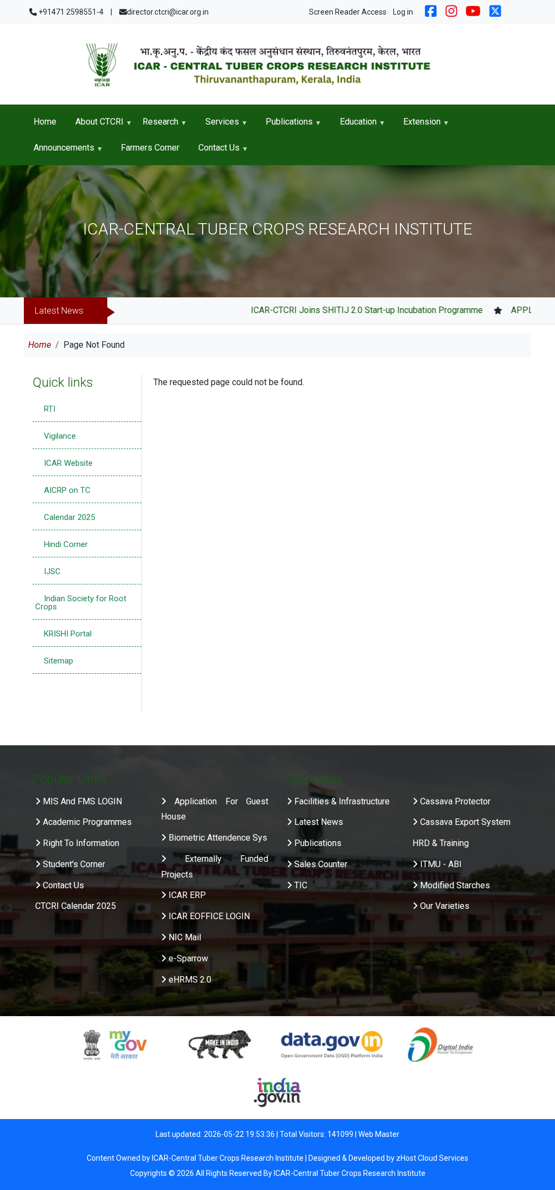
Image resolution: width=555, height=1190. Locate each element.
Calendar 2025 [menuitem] (69, 517)
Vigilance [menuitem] (60, 436)
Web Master (378, 1134)
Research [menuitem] (155, 125)
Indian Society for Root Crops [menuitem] (80, 603)
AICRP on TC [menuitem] (67, 490)
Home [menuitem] (45, 121)
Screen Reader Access (347, 12)
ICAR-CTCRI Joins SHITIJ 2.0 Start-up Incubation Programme (341, 310)
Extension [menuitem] (417, 125)
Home (39, 345)
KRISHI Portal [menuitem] (68, 634)
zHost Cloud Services (432, 1158)
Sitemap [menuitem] (58, 661)
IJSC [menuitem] (52, 571)
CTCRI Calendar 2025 (75, 906)
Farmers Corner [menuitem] (150, 147)
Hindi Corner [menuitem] (66, 544)
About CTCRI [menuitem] (95, 125)
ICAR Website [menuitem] (68, 463)
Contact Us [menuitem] (214, 151)
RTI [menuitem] (49, 409)
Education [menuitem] (353, 125)
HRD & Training (440, 843)
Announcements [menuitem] (59, 151)
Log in (403, 12)
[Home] (277, 64)
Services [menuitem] (217, 125)
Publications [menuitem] (284, 125)
